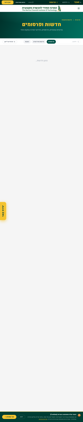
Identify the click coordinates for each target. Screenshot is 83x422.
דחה (21, 417)
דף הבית (77, 20)
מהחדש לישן (8, 42)
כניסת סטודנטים (20, 2)
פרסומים (51, 42)
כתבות (27, 42)
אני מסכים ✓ (9, 417)
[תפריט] (79, 8)
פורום (30, 2)
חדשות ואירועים (38, 42)
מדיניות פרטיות (43, 419)
